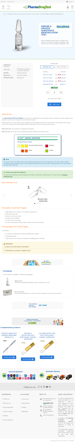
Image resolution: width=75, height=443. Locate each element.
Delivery (5, 415)
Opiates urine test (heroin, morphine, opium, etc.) (9, 335)
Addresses (25, 411)
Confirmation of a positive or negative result (17, 250)
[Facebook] (39, 386)
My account (25, 399)
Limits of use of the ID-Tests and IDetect (17, 246)
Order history (26, 403)
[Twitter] (41, 386)
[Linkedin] (50, 386)
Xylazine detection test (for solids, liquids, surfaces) (47, 335)
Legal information (8, 407)
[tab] (37, 247)
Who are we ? (7, 403)
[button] (54, 104)
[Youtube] (47, 387)
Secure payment (8, 420)
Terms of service (8, 411)
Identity (24, 407)
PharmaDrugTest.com (55, 440)
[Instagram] (44, 386)
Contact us (63, 84)
